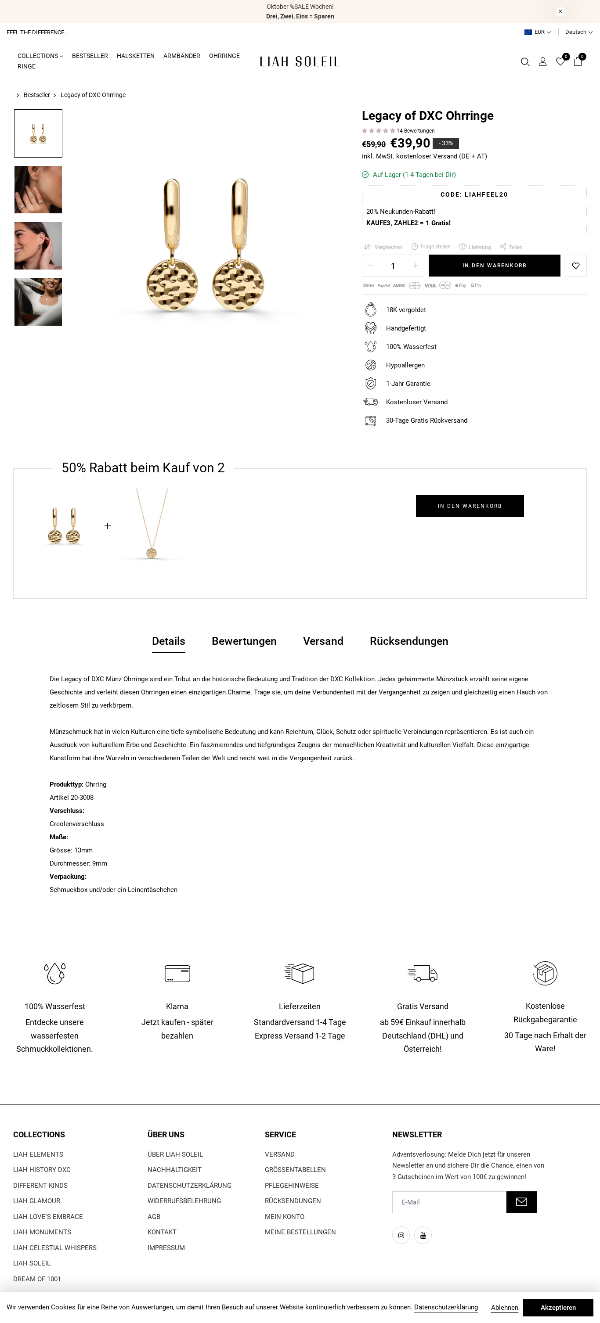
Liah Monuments (42, 1232)
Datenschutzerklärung (189, 1186)
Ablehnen (504, 1308)
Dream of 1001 (37, 1279)
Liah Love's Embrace (48, 1217)
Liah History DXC (42, 1170)
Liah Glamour (36, 1201)
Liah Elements (38, 1154)
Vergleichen (388, 247)
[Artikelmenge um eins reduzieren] (370, 265)
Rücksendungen (293, 1201)
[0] (560, 62)
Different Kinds (40, 1186)
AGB (154, 1217)
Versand (280, 1154)
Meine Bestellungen (300, 1232)
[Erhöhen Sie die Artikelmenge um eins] (415, 265)
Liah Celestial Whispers (55, 1248)
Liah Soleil (32, 1263)
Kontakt (162, 1232)
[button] (379, 131)
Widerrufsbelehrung (184, 1201)
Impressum (166, 1248)
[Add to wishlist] (576, 266)
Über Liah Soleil (175, 1154)
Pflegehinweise (292, 1186)
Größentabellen (295, 1170)
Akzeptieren (558, 1308)
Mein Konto (284, 1217)
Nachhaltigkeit (175, 1170)
